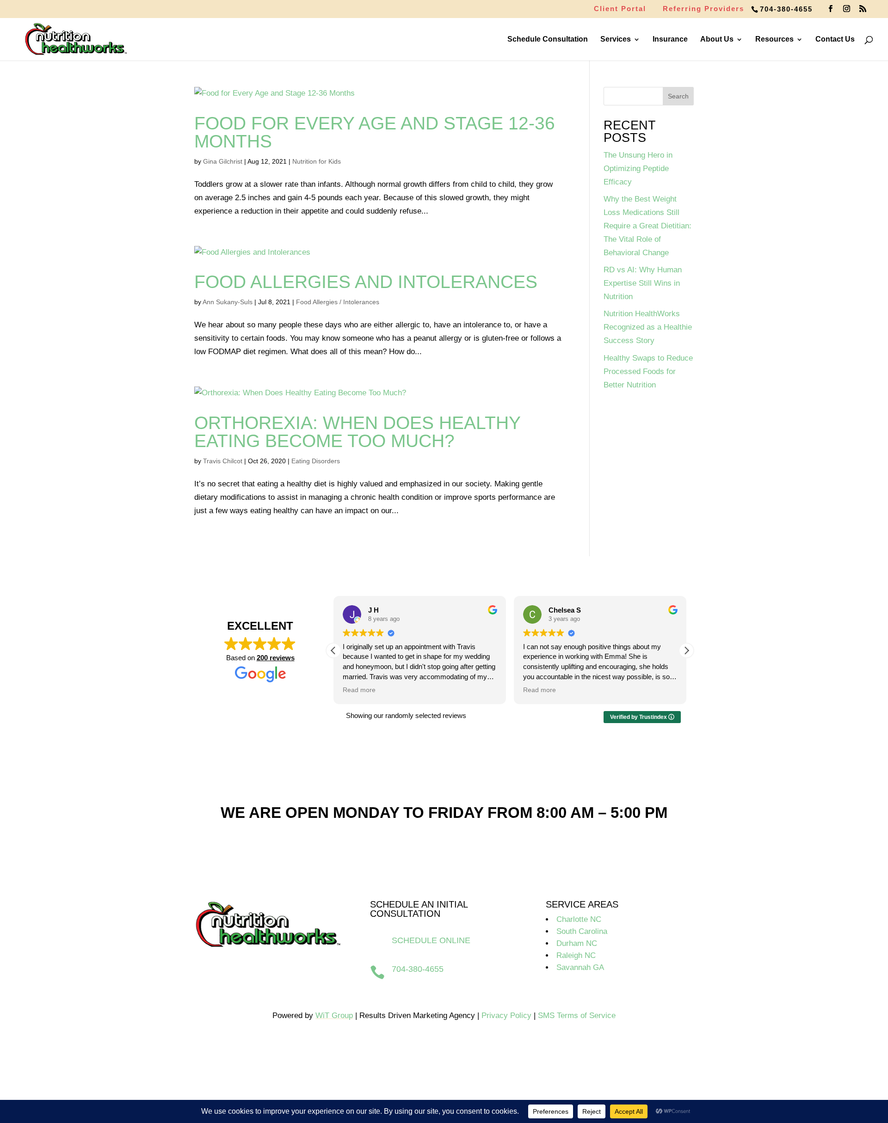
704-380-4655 (786, 9)
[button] (686, 650)
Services (615, 39)
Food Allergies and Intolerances (365, 282)
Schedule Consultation (547, 39)
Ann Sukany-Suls (228, 302)
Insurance (670, 39)
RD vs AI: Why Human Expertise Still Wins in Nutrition (643, 283)
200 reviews (276, 658)
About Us (717, 39)
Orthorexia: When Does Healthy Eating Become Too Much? (357, 432)
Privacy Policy (506, 1015)
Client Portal (620, 8)
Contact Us (835, 39)
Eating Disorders (315, 461)
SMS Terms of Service (577, 1015)
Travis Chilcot (222, 461)
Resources (774, 39)
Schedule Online (431, 940)
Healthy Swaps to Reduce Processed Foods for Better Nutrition (648, 371)
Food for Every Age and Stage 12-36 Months (374, 132)
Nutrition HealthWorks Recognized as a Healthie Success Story (648, 327)
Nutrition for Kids (316, 161)
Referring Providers (703, 8)
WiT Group (334, 1015)
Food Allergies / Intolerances (337, 302)
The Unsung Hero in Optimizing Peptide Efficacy (638, 168)
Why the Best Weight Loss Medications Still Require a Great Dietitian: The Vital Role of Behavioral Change (647, 226)
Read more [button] (359, 690)
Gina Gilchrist (222, 161)
